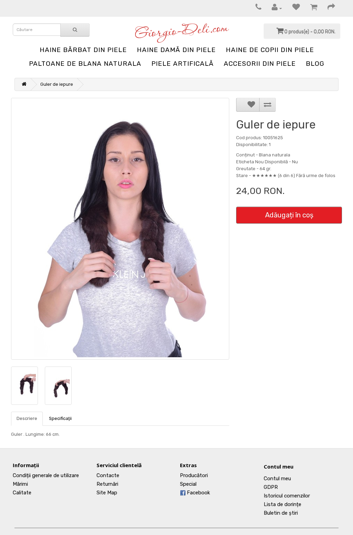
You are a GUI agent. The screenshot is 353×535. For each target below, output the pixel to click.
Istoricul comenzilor (287, 496)
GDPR (271, 487)
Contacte (108, 475)
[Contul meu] (273, 8)
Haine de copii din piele (270, 50)
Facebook (197, 493)
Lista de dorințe (282, 504)
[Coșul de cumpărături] (310, 8)
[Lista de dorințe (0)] (292, 8)
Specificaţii (60, 418)
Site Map (107, 493)
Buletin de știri (281, 513)
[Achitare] (328, 8)
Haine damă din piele (176, 50)
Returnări (107, 484)
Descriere (27, 418)
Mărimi (20, 484)
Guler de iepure (56, 84)
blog (315, 64)
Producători (194, 475)
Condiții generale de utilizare (46, 475)
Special (188, 484)
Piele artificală (182, 64)
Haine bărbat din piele (83, 50)
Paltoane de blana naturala (85, 64)
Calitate (22, 493)
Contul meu (278, 466)
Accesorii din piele (260, 64)
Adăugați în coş (289, 215)
